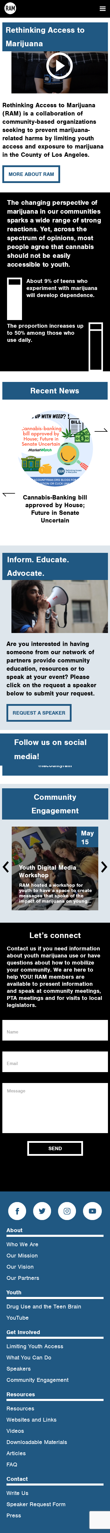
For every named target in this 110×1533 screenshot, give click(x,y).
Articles (16, 1453)
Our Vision (20, 1266)
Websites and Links (31, 1419)
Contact (17, 1479)
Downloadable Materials (36, 1442)
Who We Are (22, 1244)
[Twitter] (42, 1212)
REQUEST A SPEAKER (39, 713)
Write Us (17, 1493)
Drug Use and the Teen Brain (43, 1306)
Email (12, 1063)
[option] (55, 470)
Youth (13, 1292)
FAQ (11, 1464)
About (14, 1230)
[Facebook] (17, 1212)
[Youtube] (92, 1212)
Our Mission (22, 1255)
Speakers (18, 1368)
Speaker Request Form (35, 1504)
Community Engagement (37, 1380)
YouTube (17, 1317)
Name (12, 1032)
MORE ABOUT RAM (31, 174)
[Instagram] (67, 1212)
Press (13, 1515)
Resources (20, 1394)
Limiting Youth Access (34, 1346)
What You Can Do (28, 1357)
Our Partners (22, 1278)
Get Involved (23, 1332)
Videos (15, 1431)
